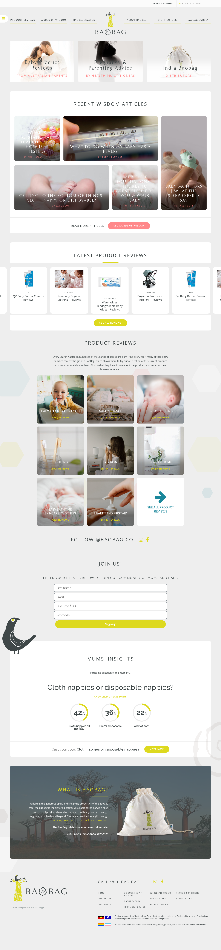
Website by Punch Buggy (33, 907)
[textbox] (196, 3)
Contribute (104, 904)
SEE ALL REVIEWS (110, 323)
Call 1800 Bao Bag (119, 882)
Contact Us (104, 898)
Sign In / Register (163, 3)
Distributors (167, 20)
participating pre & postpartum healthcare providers (78, 820)
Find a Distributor (135, 907)
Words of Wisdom (53, 20)
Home (101, 893)
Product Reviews (22, 20)
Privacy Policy (158, 898)
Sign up (110, 624)
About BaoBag (137, 20)
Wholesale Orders (161, 893)
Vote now (157, 749)
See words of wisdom (129, 226)
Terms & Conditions (187, 893)
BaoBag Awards (84, 20)
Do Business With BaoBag (134, 894)
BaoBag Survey (198, 20)
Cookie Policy (184, 898)
